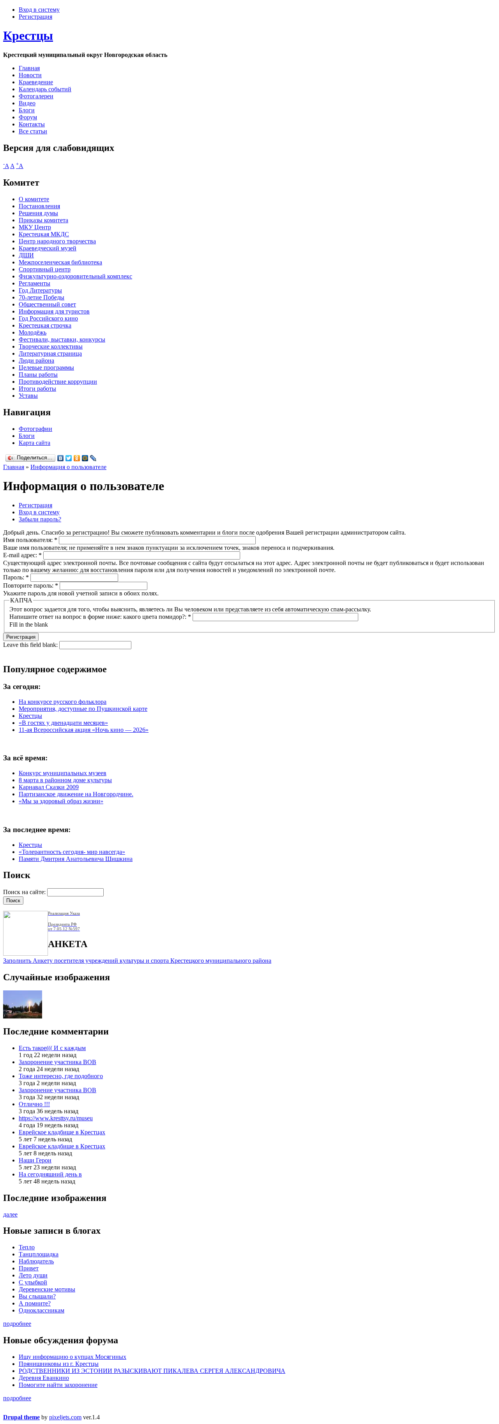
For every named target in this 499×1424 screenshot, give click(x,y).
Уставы (28, 395)
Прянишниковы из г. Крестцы (59, 1363)
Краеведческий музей (47, 248)
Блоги (27, 110)
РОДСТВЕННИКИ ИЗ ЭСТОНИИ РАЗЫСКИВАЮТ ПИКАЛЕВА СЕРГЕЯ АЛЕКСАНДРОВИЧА (152, 1370)
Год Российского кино (48, 318)
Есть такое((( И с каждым (52, 1048)
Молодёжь (32, 332)
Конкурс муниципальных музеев (62, 773)
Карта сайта (34, 442)
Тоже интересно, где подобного (61, 1076)
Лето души (33, 1275)
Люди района (36, 360)
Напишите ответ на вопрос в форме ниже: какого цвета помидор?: (100, 616)
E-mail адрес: (22, 555)
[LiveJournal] (93, 458)
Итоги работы (37, 388)
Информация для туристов (54, 311)
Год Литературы (40, 290)
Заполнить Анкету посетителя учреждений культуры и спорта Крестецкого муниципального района (137, 960)
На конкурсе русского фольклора (62, 701)
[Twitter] (69, 458)
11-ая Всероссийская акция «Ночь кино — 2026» (84, 729)
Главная (29, 68)
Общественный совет (47, 304)
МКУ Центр (35, 227)
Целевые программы (46, 367)
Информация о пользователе (68, 467)
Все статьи (33, 131)
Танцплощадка (38, 1254)
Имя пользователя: (30, 540)
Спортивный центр (45, 269)
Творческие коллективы (51, 346)
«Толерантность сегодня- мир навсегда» (72, 851)
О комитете (34, 199)
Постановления (39, 206)
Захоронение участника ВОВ (57, 1062)
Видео (27, 103)
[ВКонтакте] (61, 458)
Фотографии (35, 428)
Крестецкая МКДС (44, 234)
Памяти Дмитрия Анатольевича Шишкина (76, 858)
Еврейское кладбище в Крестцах (62, 1132)
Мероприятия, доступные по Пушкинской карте (83, 708)
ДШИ (26, 255)
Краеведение (36, 82)
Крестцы (28, 35)
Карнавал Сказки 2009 (49, 787)
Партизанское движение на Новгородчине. (76, 794)
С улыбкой (33, 1282)
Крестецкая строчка (45, 325)
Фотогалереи (36, 96)
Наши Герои (35, 1160)
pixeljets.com (65, 1417)
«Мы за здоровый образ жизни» (61, 801)
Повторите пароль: (30, 585)
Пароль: (16, 577)
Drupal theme (21, 1417)
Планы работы (38, 374)
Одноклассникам (41, 1310)
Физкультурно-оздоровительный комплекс (75, 276)
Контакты (32, 124)
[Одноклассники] (77, 458)
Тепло (27, 1247)
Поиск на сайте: (25, 892)
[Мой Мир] (85, 458)
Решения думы (38, 213)
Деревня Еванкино (44, 1377)
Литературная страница (50, 353)
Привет (29, 1268)
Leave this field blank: (31, 644)
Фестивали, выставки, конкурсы (62, 339)
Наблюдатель (36, 1261)
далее (10, 1214)
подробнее (17, 1323)
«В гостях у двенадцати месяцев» (63, 722)
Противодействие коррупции (58, 381)
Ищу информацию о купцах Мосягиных (72, 1356)
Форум (28, 117)
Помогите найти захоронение (58, 1384)
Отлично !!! (34, 1104)
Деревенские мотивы (47, 1289)
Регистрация (35, 16)
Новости (30, 75)
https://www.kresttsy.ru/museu (56, 1118)
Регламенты (34, 283)
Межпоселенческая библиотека (60, 262)
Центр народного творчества (57, 241)
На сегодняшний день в (50, 1174)
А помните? (35, 1303)
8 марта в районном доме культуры (65, 780)
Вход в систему (39, 9)
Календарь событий (45, 89)
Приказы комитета (43, 220)
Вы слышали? (37, 1296)
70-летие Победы (41, 297)
